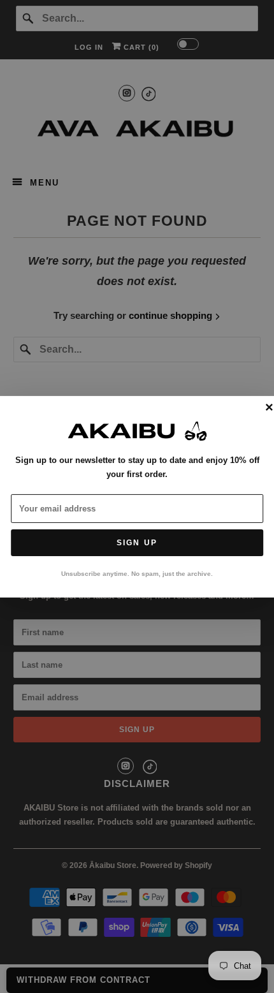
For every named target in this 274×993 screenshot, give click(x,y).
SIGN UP (137, 542)
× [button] (269, 408)
